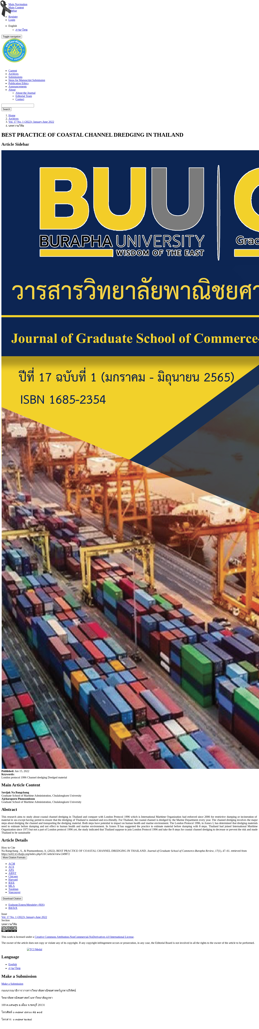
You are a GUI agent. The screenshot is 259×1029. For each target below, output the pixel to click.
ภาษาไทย (21, 29)
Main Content (16, 7)
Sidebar (12, 10)
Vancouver (14, 892)
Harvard (13, 879)
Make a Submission (12, 983)
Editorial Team (24, 96)
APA (11, 870)
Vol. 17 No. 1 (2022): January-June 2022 (31, 121)
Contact (20, 99)
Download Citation (12, 898)
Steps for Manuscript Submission (26, 80)
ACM (11, 863)
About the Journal (25, 92)
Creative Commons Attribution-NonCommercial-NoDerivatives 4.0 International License (84, 936)
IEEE (11, 882)
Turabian (13, 889)
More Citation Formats (14, 857)
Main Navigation (17, 4)
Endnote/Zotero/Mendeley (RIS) (26, 904)
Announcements (17, 86)
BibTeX (12, 907)
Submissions (15, 76)
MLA (11, 885)
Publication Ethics (18, 83)
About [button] (12, 89)
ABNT (12, 873)
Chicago (13, 876)
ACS (11, 866)
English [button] (12, 25)
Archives (13, 73)
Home (11, 115)
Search (6, 109)
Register (13, 16)
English (12, 964)
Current (12, 70)
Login (11, 19)
